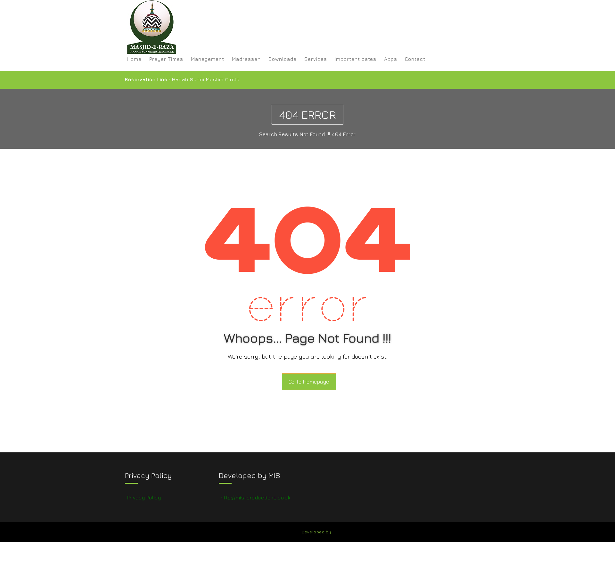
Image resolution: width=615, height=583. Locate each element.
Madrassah (246, 59)
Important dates (355, 59)
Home (134, 59)
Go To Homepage (309, 382)
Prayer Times (166, 59)
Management (207, 59)
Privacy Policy (144, 497)
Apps (390, 59)
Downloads (282, 59)
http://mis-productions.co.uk (256, 497)
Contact (415, 59)
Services (315, 59)
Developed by (316, 532)
